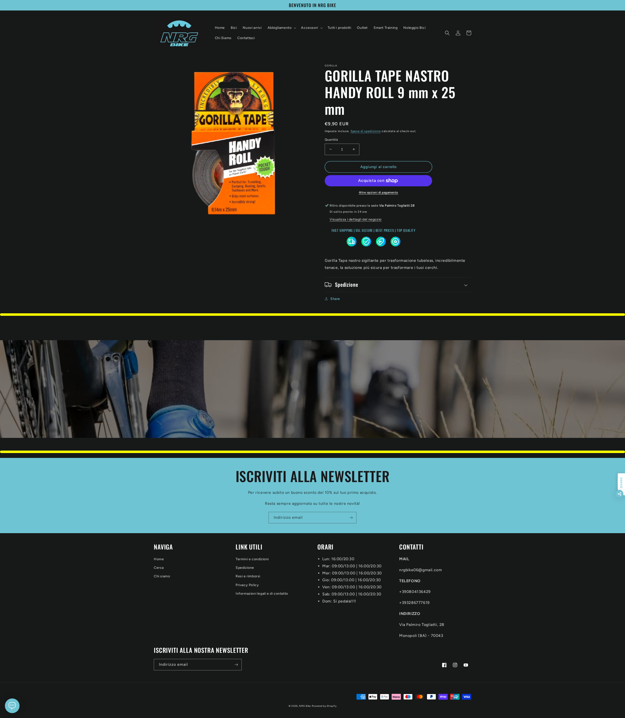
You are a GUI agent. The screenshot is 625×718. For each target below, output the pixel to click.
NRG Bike (305, 705)
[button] (281, 28)
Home (159, 559)
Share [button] (335, 299)
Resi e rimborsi (248, 576)
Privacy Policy (247, 585)
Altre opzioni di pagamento (378, 192)
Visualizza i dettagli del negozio (356, 219)
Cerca (159, 568)
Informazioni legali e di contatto (262, 593)
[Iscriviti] (350, 517)
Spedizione (245, 568)
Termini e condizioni (252, 559)
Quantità (331, 139)
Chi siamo (162, 576)
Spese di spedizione (366, 131)
